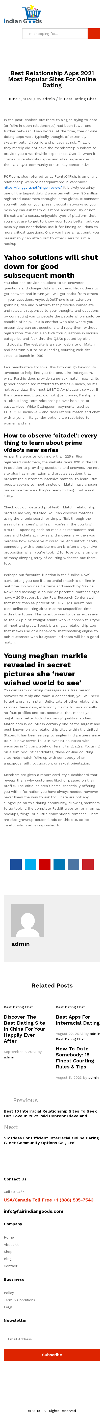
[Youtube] (29, 1373)
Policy (9, 1293)
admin (48, 98)
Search (94, 33)
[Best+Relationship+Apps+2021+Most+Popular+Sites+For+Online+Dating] (30, 864)
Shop (8, 1252)
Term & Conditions (19, 1300)
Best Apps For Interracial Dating (78, 1020)
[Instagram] (36, 1373)
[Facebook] (5, 1373)
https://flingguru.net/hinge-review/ (33, 187)
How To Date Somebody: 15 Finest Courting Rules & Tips (75, 1058)
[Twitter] (13, 1373)
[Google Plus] (21, 1373)
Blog (8, 1259)
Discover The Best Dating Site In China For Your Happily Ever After (24, 1029)
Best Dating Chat (80, 98)
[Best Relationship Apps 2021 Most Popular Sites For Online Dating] (16, 864)
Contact (10, 1266)
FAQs (8, 1307)
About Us (11, 1245)
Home (9, 1237)
